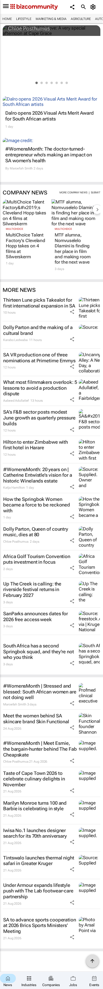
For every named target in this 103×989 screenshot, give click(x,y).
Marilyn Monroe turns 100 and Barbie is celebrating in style (35, 806)
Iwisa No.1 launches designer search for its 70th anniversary (35, 833)
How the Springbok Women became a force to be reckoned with (36, 504)
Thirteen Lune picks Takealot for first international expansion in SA (39, 303)
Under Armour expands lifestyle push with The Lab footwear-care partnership (38, 890)
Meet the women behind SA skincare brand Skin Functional (36, 718)
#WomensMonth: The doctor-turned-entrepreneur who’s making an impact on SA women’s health (48, 154)
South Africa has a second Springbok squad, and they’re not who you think (38, 651)
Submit (95, 192)
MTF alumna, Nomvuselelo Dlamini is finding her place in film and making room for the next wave (73, 248)
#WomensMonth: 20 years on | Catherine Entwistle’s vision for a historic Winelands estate (37, 475)
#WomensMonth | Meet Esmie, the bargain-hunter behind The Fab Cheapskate (40, 748)
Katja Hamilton (14, 487)
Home (7, 19)
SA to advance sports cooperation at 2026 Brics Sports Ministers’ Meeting (39, 925)
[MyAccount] (94, 7)
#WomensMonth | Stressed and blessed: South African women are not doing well (39, 691)
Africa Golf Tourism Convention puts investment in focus (36, 559)
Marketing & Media (51, 19)
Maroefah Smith (21, 168)
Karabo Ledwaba (15, 340)
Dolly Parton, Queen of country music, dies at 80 (35, 532)
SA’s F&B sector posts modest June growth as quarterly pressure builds (39, 417)
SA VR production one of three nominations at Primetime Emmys (39, 357)
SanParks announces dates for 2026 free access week (35, 616)
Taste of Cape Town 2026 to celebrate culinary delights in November (34, 778)
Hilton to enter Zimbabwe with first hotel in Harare (35, 445)
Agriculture (81, 19)
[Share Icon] (72, 311)
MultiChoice (14, 228)
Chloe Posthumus (29, 28)
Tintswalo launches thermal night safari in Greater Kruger (38, 860)
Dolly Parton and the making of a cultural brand (38, 330)
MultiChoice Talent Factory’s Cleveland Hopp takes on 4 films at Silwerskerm (25, 245)
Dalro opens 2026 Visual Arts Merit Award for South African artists (49, 116)
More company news (73, 192)
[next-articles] (97, 209)
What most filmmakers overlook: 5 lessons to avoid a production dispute (40, 387)
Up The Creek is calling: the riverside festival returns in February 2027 (32, 589)
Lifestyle (23, 19)
